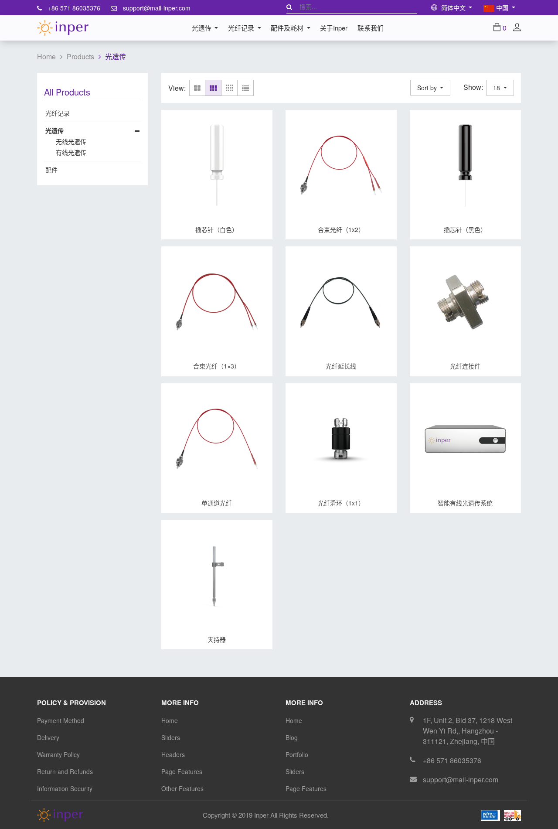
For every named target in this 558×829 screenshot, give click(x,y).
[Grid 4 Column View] (229, 88)
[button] (430, 88)
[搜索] (289, 6)
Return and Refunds (65, 771)
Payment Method (60, 720)
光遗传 (115, 56)
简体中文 (453, 7)
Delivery (48, 737)
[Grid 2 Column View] (197, 88)
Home (46, 56)
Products (80, 56)
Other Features (182, 788)
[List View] (246, 88)
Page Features (181, 771)
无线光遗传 (71, 141)
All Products (67, 92)
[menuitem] (333, 28)
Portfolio (297, 754)
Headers (173, 754)
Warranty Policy (58, 754)
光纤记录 (57, 113)
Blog (292, 737)
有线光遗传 (71, 152)
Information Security (64, 788)
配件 (51, 169)
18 (497, 87)
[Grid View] (213, 88)
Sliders (170, 737)
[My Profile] (517, 28)
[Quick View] (166, 229)
